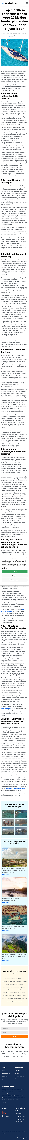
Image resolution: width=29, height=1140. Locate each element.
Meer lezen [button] (5, 874)
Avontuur (14, 978)
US (3, 812)
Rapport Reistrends (6, 708)
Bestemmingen (6, 1073)
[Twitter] (17, 1138)
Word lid (17, 1073)
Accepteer (14, 571)
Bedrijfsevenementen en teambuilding (12, 987)
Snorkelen (4, 998)
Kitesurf (15, 992)
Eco (16, 990)
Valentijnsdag (9, 1001)
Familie (20, 990)
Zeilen (24, 995)
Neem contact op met (19, 1077)
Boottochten (14, 984)
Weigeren (14, 575)
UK (4, 821)
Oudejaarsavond (22, 992)
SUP (23, 998)
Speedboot (10, 998)
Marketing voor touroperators (12, 33)
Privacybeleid (16, 582)
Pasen (13, 990)
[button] (26, 557)
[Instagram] (27, 1138)
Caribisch (19, 1051)
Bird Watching (5, 981)
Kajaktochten (9, 992)
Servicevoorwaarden (20, 1116)
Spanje (13, 1057)
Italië (12, 1054)
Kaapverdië (11, 1051)
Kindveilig (8, 984)
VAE (17, 821)
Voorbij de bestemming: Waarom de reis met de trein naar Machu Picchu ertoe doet (14, 956)
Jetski (4, 992)
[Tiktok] (24, 1138)
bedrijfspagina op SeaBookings (15, 788)
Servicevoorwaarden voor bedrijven (20, 1120)
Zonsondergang (17, 998)
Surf (26, 998)
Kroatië (18, 812)
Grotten (25, 981)
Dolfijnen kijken (7, 990)
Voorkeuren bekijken (14, 580)
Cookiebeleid (9, 582)
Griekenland (5, 1054)
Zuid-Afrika (5, 1057)
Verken (3, 1070)
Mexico (18, 829)
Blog (3, 1080)
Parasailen (5, 995)
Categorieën (5, 1076)
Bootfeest (19, 981)
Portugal (24, 1054)
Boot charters (13, 981)
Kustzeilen (20, 984)
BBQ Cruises (21, 978)
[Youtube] (20, 1138)
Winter (21, 1001)
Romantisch (19, 995)
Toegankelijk (8, 978)
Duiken (24, 987)
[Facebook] (14, 1138)
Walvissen (16, 1001)
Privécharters (12, 995)
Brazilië (5, 829)
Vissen (23, 990)
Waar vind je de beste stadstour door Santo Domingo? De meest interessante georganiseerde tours (13, 870)
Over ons (17, 1070)
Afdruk (21, 582)
